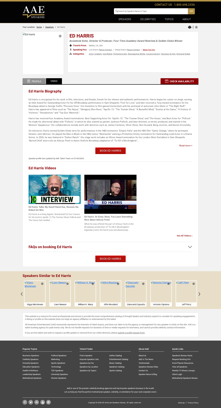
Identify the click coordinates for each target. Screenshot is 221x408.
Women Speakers (58, 378)
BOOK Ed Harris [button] (110, 150)
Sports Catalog (115, 370)
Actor (91, 54)
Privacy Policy (193, 403)
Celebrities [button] (148, 19)
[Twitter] (30, 403)
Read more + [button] (185, 145)
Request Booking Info (181, 359)
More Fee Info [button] (149, 50)
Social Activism (153, 54)
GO (191, 11)
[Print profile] (189, 27)
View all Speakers (179, 367)
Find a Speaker (86, 355)
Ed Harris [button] (81, 36)
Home (39, 27)
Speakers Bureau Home (182, 355)
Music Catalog (115, 363)
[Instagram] (48, 403)
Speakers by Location (89, 367)
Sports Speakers (58, 363)
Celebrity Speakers (30, 359)
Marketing (55, 359)
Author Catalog (115, 355)
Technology (56, 367)
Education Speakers (31, 367)
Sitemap (181, 403)
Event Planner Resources (182, 363)
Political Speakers (58, 355)
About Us (142, 355)
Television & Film (168, 54)
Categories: (78, 54)
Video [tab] (54, 81)
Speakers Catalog (116, 367)
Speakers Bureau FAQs (148, 367)
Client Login (177, 374)
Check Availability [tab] (181, 81)
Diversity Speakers (30, 363)
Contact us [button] (163, 4)
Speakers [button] (124, 19)
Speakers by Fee (87, 363)
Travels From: (80, 45)
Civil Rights (107, 54)
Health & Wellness (30, 370)
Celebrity (98, 54)
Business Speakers (31, 355)
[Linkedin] (36, 403)
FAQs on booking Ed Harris (50, 247)
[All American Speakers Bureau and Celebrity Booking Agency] (34, 12)
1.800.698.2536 (184, 4)
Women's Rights (183, 54)
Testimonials (144, 363)
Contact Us (143, 370)
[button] (21, 293)
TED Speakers (57, 370)
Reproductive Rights (136, 54)
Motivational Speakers (32, 378)
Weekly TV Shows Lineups (183, 370)
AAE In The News (146, 359)
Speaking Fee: (80, 49)
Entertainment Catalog (118, 359)
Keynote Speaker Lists (89, 359)
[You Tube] (42, 403)
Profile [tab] (36, 81)
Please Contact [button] (105, 50)
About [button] (187, 19)
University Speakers (59, 374)
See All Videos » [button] (184, 235)
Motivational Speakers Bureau (185, 378)
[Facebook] (25, 403)
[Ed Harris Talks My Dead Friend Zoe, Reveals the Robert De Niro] (55, 189)
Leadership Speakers (32, 374)
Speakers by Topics (88, 370)
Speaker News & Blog (148, 374)
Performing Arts (120, 54)
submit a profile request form (131, 333)
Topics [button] (169, 19)
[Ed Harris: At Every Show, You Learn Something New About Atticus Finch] (110, 194)
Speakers (49, 27)
